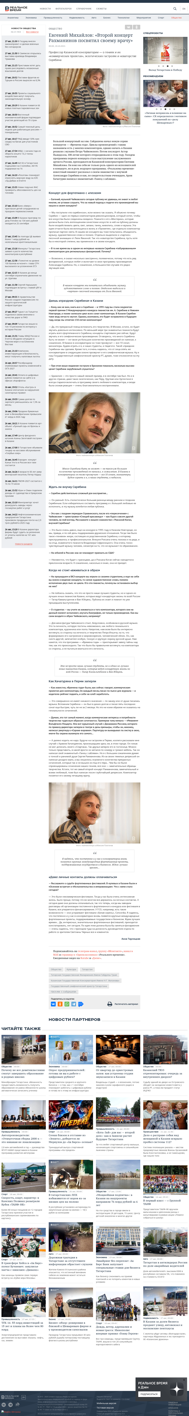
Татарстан (87, 969)
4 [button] (172, 66)
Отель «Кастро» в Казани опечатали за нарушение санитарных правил (22, 390)
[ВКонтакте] (128, 27)
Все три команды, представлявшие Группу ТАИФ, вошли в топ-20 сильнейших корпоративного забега (118, 1335)
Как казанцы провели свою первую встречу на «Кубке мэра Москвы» (22, 1270)
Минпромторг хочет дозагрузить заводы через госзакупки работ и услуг (22, 505)
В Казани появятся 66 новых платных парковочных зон (22, 107)
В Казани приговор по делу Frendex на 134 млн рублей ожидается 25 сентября (23, 220)
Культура (71, 969)
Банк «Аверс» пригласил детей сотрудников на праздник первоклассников (22, 208)
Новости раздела (23, 544)
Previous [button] (145, 50)
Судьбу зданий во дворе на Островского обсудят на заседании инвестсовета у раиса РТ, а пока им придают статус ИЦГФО (163, 1080)
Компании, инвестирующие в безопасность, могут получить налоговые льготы (22, 353)
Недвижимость (76, 17)
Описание (173, 1408)
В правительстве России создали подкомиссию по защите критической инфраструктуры (21, 301)
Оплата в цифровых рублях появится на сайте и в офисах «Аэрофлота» (21, 378)
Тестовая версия (105, 1407)
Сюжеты (101, 8)
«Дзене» (96, 958)
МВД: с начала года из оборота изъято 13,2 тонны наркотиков (23, 154)
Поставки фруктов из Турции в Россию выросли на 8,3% (22, 79)
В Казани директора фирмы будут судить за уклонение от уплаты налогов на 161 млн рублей (22, 533)
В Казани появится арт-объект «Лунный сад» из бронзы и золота (23, 426)
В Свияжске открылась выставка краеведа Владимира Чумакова (23, 56)
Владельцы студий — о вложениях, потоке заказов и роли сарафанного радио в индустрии (117, 1078)
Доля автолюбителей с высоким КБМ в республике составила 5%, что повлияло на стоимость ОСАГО (165, 1269)
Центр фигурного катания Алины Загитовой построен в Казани (23, 438)
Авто (94, 17)
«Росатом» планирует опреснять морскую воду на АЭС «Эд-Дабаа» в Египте (22, 178)
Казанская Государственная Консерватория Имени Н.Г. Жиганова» (85, 980)
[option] (165, 50)
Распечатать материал (126, 1004)
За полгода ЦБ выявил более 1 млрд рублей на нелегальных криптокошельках (23, 239)
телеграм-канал (87, 951)
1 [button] (158, 66)
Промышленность (53, 17)
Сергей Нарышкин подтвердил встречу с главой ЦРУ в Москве (23, 287)
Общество (176, 17)
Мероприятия (144, 17)
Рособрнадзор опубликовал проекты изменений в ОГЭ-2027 (23, 366)
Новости (45, 8)
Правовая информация (174, 1404)
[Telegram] (73, 1004)
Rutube (84, 958)
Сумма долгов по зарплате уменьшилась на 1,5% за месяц (22, 402)
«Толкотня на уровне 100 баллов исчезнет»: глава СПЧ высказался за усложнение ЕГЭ (22, 263)
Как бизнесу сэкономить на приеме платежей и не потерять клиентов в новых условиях (118, 1271)
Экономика (31, 17)
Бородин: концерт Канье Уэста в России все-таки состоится (20, 462)
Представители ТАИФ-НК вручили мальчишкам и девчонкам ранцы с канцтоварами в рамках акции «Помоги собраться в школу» (163, 1209)
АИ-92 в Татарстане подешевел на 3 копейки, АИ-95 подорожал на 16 (21, 166)
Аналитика (13, 17)
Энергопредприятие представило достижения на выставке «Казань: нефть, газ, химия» (22, 1331)
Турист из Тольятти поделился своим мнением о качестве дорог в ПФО (21, 314)
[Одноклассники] (136, 27)
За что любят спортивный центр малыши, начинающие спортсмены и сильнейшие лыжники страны (117, 1141)
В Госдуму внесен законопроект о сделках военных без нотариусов (22, 44)
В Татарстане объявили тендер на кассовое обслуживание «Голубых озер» (23, 450)
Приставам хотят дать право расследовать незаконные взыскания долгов (22, 68)
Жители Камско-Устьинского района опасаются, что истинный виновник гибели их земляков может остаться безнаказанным (70, 1267)
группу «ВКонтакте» (110, 951)
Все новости (32, 32)
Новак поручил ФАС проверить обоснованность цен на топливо (23, 190)
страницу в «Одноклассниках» (79, 954)
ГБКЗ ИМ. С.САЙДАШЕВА (63, 991)
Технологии (123, 17)
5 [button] (174, 109)
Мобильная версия (106, 1403)
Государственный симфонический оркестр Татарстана (79, 986)
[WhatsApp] (67, 1004)
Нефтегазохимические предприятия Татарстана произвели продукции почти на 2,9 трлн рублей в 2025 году (23, 518)
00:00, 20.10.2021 (57, 46)
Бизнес (107, 17)
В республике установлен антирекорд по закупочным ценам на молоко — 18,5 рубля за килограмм (70, 1203)
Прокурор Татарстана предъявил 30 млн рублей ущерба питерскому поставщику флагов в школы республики (70, 1331)
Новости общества (23, 28)
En (184, 8)
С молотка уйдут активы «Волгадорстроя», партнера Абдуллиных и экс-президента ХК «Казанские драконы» (164, 1330)
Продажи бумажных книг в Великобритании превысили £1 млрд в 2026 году (23, 414)
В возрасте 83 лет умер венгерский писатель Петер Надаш (23, 473)
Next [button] (185, 50)
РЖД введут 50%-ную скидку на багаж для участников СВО (22, 141)
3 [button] (167, 66)
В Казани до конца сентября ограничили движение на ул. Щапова (23, 275)
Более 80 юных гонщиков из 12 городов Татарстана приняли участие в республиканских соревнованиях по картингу (21, 1208)
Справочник (84, 8)
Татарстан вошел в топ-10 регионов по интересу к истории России (21, 326)
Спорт (161, 17)
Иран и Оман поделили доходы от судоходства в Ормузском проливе (23, 493)
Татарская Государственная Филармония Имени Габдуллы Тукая (84, 975)
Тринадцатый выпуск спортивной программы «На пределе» (71, 1142)
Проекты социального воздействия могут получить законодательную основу (22, 96)
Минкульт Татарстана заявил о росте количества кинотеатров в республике (22, 251)
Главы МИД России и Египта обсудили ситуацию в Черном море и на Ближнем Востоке (22, 340)
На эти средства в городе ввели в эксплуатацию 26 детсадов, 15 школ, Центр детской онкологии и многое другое (118, 1205)
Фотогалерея (64, 8)
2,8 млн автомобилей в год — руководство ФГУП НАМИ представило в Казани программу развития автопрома (22, 1144)
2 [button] (163, 66)
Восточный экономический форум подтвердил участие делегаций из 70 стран (23, 117)
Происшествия (151, 1131)
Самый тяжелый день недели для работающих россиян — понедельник (23, 129)
